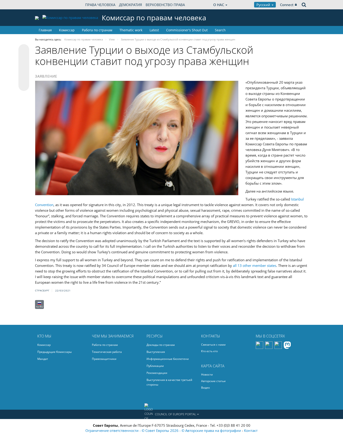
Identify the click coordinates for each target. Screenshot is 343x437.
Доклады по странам (161, 345)
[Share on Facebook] (23, 67)
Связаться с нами (213, 345)
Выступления (156, 352)
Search (220, 30)
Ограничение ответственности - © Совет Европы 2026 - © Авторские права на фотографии (163, 430)
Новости (207, 374)
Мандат (42, 359)
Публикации (155, 366)
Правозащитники (104, 359)
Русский (263, 4)
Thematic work (130, 30)
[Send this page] (23, 85)
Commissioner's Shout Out (187, 30)
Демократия (130, 4)
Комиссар (67, 30)
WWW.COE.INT (46, 5)
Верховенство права (165, 4)
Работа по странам (97, 30)
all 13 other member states (254, 265)
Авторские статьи (213, 381)
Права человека (100, 4)
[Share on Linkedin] (23, 76)
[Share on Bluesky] (23, 50)
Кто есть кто (209, 351)
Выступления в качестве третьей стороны (169, 382)
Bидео (205, 388)
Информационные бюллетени (168, 359)
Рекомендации (157, 373)
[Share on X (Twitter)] (23, 58)
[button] (171, 414)
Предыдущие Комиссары (54, 352)
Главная (45, 30)
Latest (154, 30)
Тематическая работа (107, 352)
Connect (287, 4)
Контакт (251, 430)
